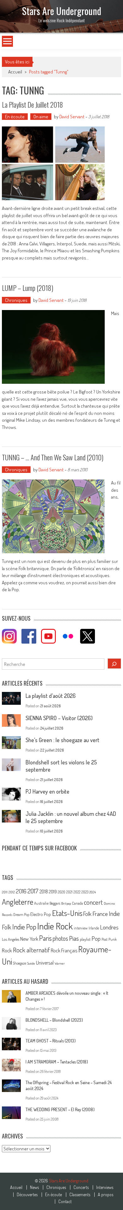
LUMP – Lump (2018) (27, 288)
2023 (84, 892)
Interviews (104, 1187)
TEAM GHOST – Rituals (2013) (51, 1040)
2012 (12, 892)
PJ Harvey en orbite (47, 791)
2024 (92, 892)
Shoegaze (19, 963)
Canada (77, 903)
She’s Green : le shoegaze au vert (62, 739)
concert (93, 902)
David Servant (72, 117)
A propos (105, 1194)
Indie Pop (24, 926)
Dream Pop (21, 914)
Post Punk (109, 939)
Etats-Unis (67, 913)
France (100, 914)
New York (29, 939)
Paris (45, 938)
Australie (41, 903)
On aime (40, 117)
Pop (96, 938)
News (34, 1187)
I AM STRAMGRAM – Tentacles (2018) (57, 1061)
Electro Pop (40, 914)
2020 (61, 891)
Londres (109, 927)
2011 (5, 892)
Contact (65, 1201)
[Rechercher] (114, 663)
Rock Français (64, 950)
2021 (69, 892)
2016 (21, 891)
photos (60, 938)
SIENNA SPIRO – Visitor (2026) (59, 718)
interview (81, 928)
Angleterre (17, 902)
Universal (45, 963)
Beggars (55, 903)
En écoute (15, 117)
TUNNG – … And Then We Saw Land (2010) (52, 457)
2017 (32, 891)
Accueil (16, 1187)
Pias (74, 938)
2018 (43, 891)
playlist (85, 939)
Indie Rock (55, 926)
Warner (60, 963)
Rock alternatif (31, 950)
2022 (76, 892)
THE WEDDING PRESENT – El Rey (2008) (60, 1109)
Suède (31, 963)
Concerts (81, 1187)
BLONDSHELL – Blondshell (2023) (54, 1020)
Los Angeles (10, 939)
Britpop (66, 903)
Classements (79, 1194)
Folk (87, 913)
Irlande (94, 928)
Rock (7, 950)
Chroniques (16, 300)
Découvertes (27, 1194)
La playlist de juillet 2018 (32, 104)
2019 (53, 891)
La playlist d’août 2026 (51, 695)
